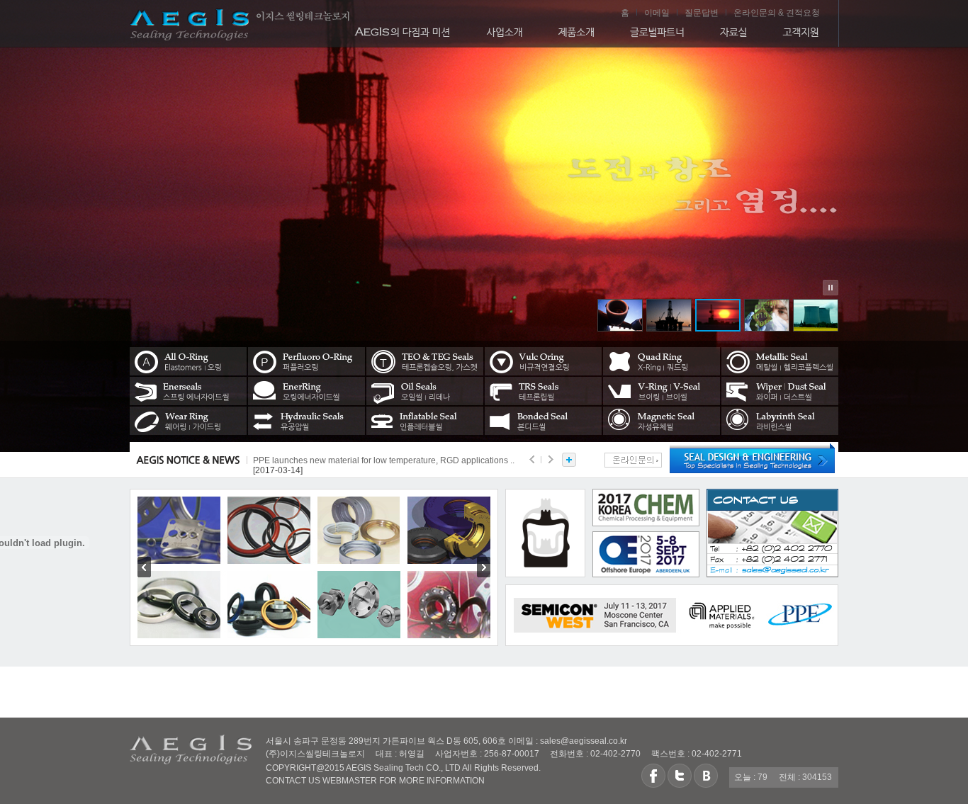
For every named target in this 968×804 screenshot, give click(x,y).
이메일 (657, 13)
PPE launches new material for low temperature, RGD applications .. (383, 460)
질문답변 (702, 13)
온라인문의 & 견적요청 (776, 13)
